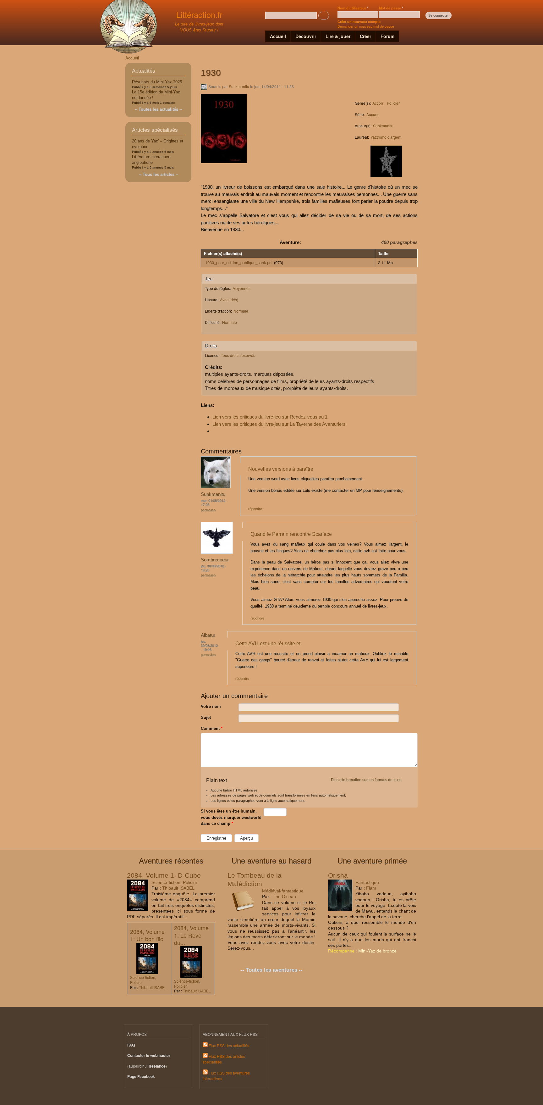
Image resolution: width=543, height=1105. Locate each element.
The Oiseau (284, 896)
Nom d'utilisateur (352, 7)
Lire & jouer (338, 36)
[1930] (224, 166)
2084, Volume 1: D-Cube (164, 875)
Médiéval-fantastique (283, 890)
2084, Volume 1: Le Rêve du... (191, 935)
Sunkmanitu (239, 86)
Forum (387, 36)
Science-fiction (165, 882)
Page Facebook (141, 1076)
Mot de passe (391, 7)
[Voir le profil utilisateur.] (216, 486)
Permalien (208, 510)
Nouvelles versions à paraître (280, 469)
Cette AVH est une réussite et (267, 643)
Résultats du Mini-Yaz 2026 (157, 82)
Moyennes (241, 288)
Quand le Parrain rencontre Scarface (291, 534)
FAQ (131, 1045)
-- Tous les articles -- (158, 174)
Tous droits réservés (238, 355)
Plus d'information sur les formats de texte (366, 780)
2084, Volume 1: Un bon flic (147, 935)
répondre (255, 508)
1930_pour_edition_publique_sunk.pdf (239, 262)
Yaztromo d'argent (385, 137)
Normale (240, 311)
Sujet (206, 717)
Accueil (278, 36)
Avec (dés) (229, 299)
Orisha (338, 875)
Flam (371, 888)
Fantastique (367, 882)
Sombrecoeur (215, 559)
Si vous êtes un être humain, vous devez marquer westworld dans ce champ (231, 817)
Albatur (208, 635)
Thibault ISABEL (178, 888)
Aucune (373, 114)
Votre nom (211, 706)
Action (377, 103)
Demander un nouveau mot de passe (365, 26)
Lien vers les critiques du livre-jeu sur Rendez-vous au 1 (269, 416)
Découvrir (305, 36)
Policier (393, 103)
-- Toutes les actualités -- (158, 109)
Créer (365, 36)
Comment (211, 728)
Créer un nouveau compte (359, 21)
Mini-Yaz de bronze (377, 950)
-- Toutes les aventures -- (271, 970)
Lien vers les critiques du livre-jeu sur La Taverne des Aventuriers (279, 424)
